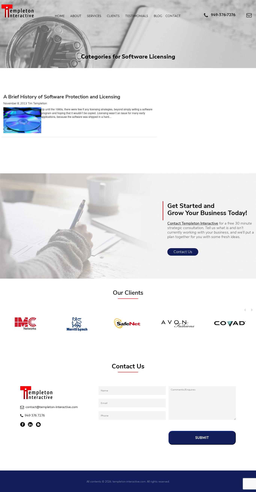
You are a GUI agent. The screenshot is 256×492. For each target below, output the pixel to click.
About (75, 16)
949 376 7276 (35, 415)
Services (94, 16)
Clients (113, 16)
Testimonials (136, 16)
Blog (158, 16)
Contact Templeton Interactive (192, 223)
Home (60, 16)
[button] (252, 310)
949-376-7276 (223, 15)
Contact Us (183, 251)
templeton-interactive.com (129, 481)
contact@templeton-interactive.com (51, 407)
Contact (173, 16)
